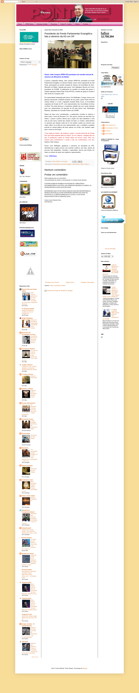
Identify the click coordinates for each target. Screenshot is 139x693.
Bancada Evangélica (66, 164)
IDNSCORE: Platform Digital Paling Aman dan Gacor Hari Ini (29, 617)
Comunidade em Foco (111, 128)
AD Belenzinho (56, 164)
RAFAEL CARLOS (27, 389)
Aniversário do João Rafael (34, 436)
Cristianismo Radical (28, 349)
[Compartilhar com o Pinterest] (81, 162)
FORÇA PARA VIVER (28, 496)
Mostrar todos (35, 657)
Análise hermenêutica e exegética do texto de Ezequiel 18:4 (28, 312)
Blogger (85, 668)
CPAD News (29, 24)
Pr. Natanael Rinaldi (28, 309)
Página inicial (70, 282)
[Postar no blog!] (75, 162)
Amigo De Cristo (27, 614)
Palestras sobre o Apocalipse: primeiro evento (34, 393)
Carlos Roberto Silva (106, 94)
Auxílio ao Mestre (27, 365)
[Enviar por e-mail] (73, 162)
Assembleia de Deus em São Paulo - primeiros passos (34, 339)
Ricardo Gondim (27, 569)
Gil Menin (107, 131)
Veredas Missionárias (28, 403)
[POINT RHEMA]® (27, 318)
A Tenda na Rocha (27, 374)
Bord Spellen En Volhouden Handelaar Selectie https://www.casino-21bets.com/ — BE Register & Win (29, 574)
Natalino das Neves (28, 553)
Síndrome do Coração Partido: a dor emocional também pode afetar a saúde (29, 531)
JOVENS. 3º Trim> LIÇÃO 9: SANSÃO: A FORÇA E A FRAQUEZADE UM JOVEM (29, 368)
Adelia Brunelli (26, 528)
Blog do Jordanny (27, 465)
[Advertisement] (69, 265)
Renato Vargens (27, 537)
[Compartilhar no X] (77, 162)
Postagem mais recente (52, 282)
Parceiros (54, 24)
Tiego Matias (108, 133)
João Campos (75, 164)
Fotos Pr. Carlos (66, 24)
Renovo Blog (26, 433)
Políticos (87, 164)
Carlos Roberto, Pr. (110, 125)
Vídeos (77, 24)
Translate (34, 65)
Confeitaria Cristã (27, 480)
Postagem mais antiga (87, 282)
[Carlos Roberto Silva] (102, 98)
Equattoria (25, 448)
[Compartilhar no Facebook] (79, 162)
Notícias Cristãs (42, 24)
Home (20, 24)
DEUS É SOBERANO (34, 499)
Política (82, 164)
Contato (85, 24)
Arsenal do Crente (27, 419)
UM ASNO (25, 641)
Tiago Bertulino (26, 582)
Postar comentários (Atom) (57, 285)
